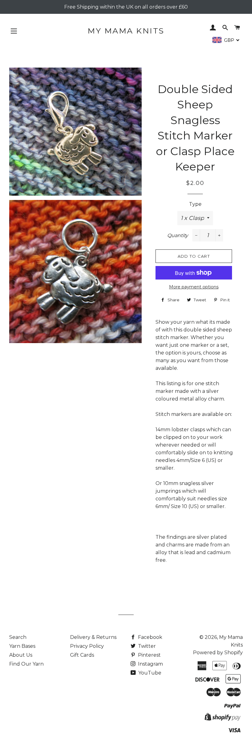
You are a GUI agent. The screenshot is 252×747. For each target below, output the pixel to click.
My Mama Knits (126, 30)
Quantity (177, 235)
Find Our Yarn (26, 664)
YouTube (149, 673)
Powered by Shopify (218, 652)
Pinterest (149, 655)
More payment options (194, 287)
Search (17, 637)
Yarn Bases (22, 646)
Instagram (150, 664)
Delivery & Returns (93, 637)
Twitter (146, 646)
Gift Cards (82, 655)
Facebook (149, 637)
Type (195, 204)
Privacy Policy (87, 646)
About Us (20, 655)
